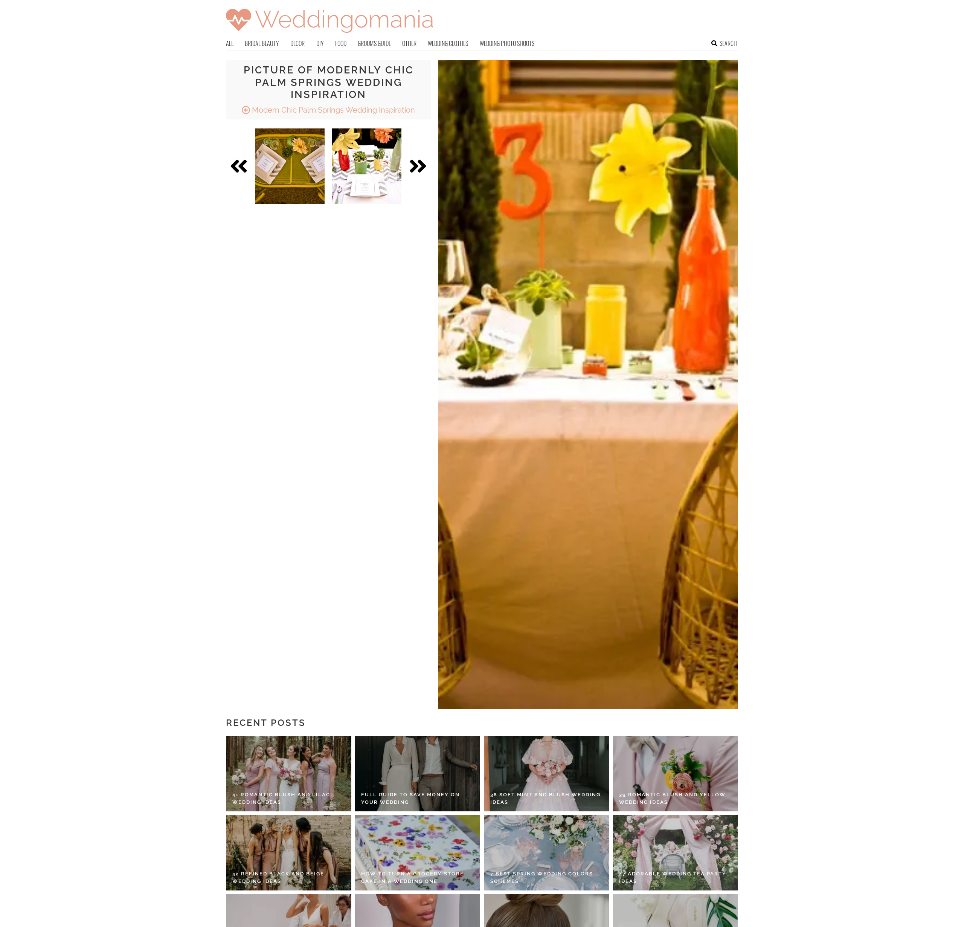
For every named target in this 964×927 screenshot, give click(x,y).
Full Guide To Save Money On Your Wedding (410, 798)
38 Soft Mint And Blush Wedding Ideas (545, 798)
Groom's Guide (374, 43)
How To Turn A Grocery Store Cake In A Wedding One (412, 877)
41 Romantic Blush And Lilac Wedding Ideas (281, 798)
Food (340, 43)
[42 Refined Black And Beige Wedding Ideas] (288, 852)
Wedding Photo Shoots (507, 43)
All (229, 43)
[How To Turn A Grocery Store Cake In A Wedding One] (417, 852)
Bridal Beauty (262, 43)
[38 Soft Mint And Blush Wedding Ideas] (546, 773)
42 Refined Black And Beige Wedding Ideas (278, 877)
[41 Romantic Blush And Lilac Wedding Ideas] (288, 773)
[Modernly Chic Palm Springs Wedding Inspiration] (290, 166)
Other (409, 43)
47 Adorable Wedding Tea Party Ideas (672, 877)
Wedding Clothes (448, 43)
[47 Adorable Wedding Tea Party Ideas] (675, 852)
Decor (297, 43)
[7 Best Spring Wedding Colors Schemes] (546, 852)
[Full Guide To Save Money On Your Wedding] (417, 773)
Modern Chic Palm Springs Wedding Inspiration (332, 110)
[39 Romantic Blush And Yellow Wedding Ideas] (675, 773)
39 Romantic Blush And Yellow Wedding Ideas (672, 798)
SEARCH (728, 43)
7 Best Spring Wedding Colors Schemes (541, 877)
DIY (320, 43)
